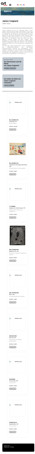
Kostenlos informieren (10, 68)
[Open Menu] (10, 5)
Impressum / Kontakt (9, 447)
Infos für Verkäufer (9, 85)
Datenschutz (7, 445)
